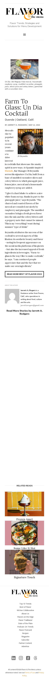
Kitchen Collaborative (25, 610)
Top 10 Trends (25, 603)
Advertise (25, 646)
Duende (9, 171)
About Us (25, 613)
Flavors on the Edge (25, 617)
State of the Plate (25, 623)
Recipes (25, 633)
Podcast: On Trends (25, 626)
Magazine (25, 636)
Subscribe (25, 640)
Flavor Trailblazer (25, 620)
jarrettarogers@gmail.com (32, 305)
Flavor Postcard (25, 630)
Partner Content (25, 643)
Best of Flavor (25, 607)
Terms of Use (30, 672)
